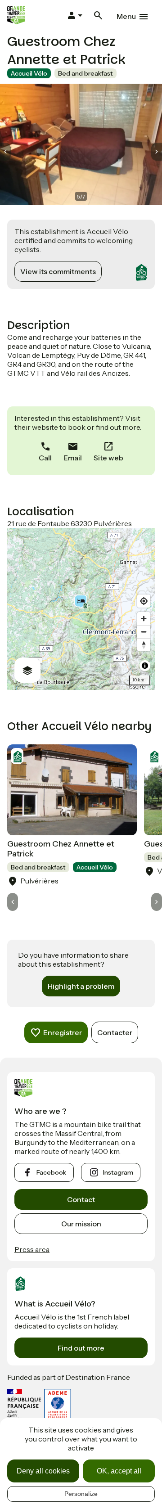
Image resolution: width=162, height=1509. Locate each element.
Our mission (81, 1223)
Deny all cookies (43, 1471)
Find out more (81, 1347)
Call (45, 457)
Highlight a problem (81, 986)
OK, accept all (119, 1471)
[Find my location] (143, 601)
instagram (118, 1172)
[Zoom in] (143, 618)
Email (72, 457)
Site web (108, 457)
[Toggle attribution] (145, 665)
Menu (126, 16)
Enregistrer (62, 1032)
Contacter (114, 1032)
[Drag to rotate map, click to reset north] (143, 644)
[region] (81, 609)
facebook (51, 1172)
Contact (81, 1199)
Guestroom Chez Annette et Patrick (60, 849)
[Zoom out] (143, 631)
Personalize (81, 1493)
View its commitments (58, 271)
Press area (32, 1249)
